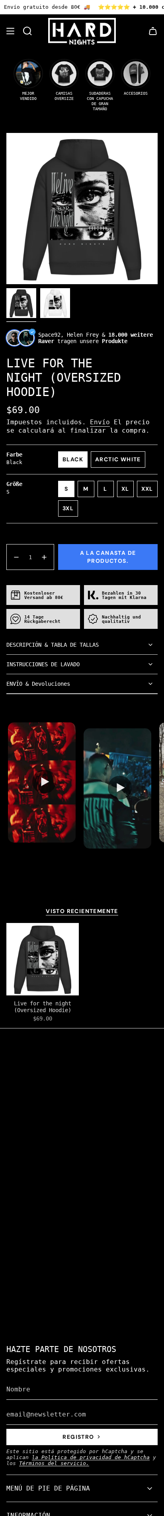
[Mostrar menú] (10, 31)
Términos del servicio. (54, 1463)
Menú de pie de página (48, 1488)
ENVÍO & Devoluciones (38, 684)
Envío (100, 422)
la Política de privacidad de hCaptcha (91, 1457)
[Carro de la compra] (152, 31)
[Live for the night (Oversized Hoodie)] (42, 959)
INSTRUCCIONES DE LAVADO (43, 664)
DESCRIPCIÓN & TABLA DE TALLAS (52, 645)
